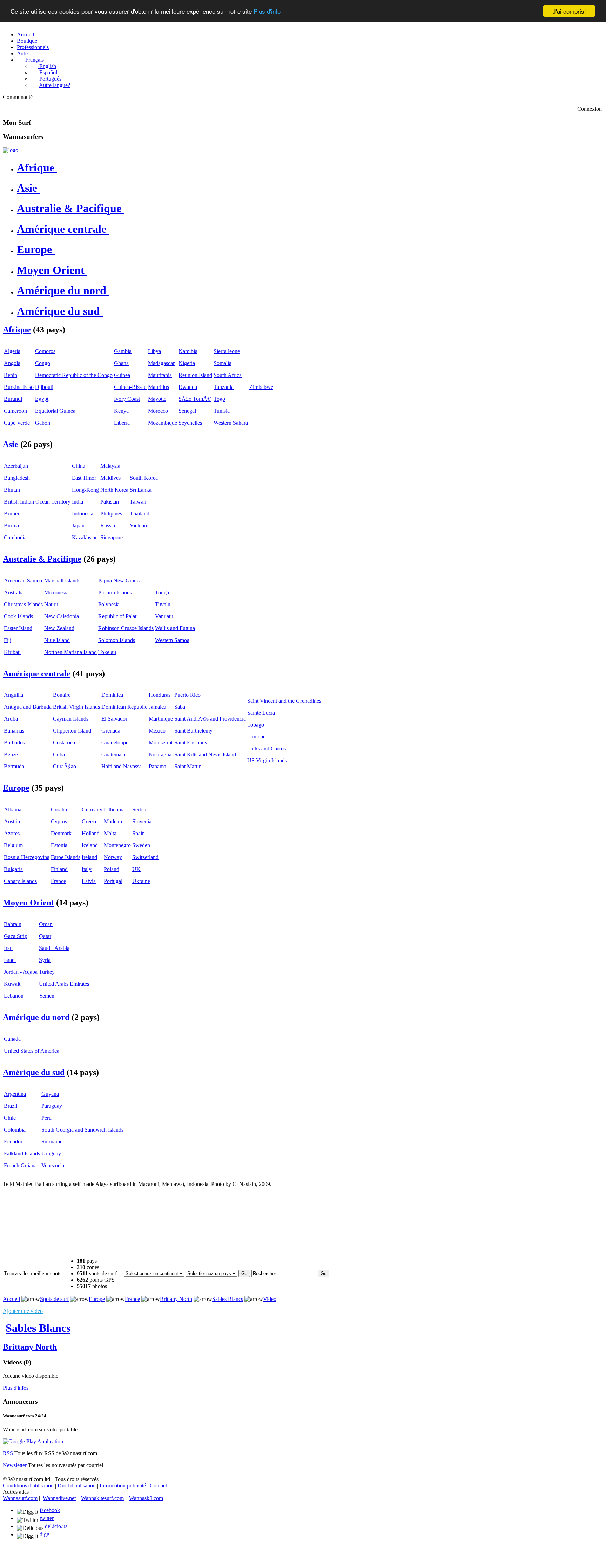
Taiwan (138, 502)
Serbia (139, 809)
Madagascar (161, 363)
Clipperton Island (72, 731)
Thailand (139, 514)
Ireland (89, 857)
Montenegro (117, 845)
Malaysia (110, 466)
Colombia (15, 1130)
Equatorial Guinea (55, 411)
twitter (47, 1518)
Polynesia (109, 604)
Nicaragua (160, 754)
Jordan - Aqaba (21, 972)
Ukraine (141, 881)
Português (49, 79)
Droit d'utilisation (77, 1486)
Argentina (15, 1094)
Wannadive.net (59, 1498)
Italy (87, 869)
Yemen (46, 996)
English (47, 66)
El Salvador (114, 719)
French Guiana (20, 1165)
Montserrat (161, 742)
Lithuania (114, 809)
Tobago (255, 725)
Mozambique (162, 423)
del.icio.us (56, 1526)
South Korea (144, 478)
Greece (89, 821)
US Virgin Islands (267, 760)
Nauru (51, 604)
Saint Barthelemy (193, 731)
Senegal (187, 411)
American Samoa (23, 580)
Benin (10, 375)
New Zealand (59, 628)
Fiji (7, 640)
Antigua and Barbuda (28, 707)
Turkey (47, 972)
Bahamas (14, 731)
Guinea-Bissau (130, 387)
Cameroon (15, 411)
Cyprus (59, 821)
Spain (138, 833)
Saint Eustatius (190, 742)
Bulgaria (13, 869)
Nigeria (187, 363)
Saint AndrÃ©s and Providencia (210, 719)
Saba (179, 707)
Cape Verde (17, 423)
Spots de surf (54, 1299)
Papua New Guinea (120, 580)
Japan (78, 525)
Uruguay (51, 1153)
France (58, 881)
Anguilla (13, 695)
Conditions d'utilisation (28, 1486)
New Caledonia (61, 616)
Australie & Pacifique (69, 208)
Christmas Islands (23, 604)
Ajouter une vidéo (23, 1311)
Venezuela (52, 1165)
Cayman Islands (70, 719)
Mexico (157, 731)
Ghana (121, 363)
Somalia (222, 363)
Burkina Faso (19, 387)
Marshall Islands (62, 580)
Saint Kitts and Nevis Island (205, 754)
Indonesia (82, 514)
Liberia (122, 423)
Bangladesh (17, 478)
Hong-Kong (85, 490)
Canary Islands (20, 881)
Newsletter (15, 1465)
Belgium (13, 845)
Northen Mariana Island (70, 652)
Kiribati (12, 652)
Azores (12, 833)
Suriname (51, 1142)
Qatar (45, 936)
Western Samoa (172, 640)
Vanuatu (164, 616)
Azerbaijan (16, 466)
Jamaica (157, 707)
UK (136, 869)
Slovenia (142, 821)
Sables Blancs (227, 1299)
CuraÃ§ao (64, 766)
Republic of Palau (118, 616)
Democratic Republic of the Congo (74, 375)
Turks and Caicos (266, 748)
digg (44, 1534)
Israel (10, 960)
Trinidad (256, 737)
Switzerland (145, 857)
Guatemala (113, 754)
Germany (92, 809)
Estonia (59, 845)
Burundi (13, 399)
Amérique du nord (61, 290)
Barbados (14, 742)
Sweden (141, 845)
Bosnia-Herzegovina (26, 857)
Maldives (110, 478)
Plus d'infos (15, 1388)
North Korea (114, 490)
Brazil (10, 1106)
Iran (8, 948)
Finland (59, 869)
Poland (111, 869)
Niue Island (57, 640)
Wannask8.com (146, 1498)
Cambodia (15, 537)
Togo (219, 399)
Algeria (12, 351)
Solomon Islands (116, 640)
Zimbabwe (261, 387)
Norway (113, 857)
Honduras (159, 695)
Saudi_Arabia (54, 948)
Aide (22, 53)
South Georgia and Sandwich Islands (82, 1130)
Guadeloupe (114, 742)
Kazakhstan (85, 537)
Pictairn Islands (115, 592)
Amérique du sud (58, 311)
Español (47, 72)
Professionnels (33, 47)
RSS (8, 1453)
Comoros (45, 351)
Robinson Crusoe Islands (126, 628)
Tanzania (224, 387)
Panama (157, 766)
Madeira (113, 821)
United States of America (31, 1051)
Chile (10, 1118)
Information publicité (123, 1486)
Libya (154, 351)
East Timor (84, 478)
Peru (46, 1118)
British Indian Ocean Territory (37, 502)
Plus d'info (267, 11)
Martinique (161, 719)
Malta (110, 833)
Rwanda (188, 387)
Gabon (42, 423)
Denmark (61, 833)
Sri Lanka (141, 490)
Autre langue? (54, 85)
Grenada (110, 731)
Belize (11, 754)
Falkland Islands (22, 1153)
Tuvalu (162, 604)
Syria (44, 960)
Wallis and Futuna (175, 628)
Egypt (41, 399)
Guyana (50, 1094)
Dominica (112, 695)
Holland (91, 833)
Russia (107, 525)
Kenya (121, 411)
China (78, 466)
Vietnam (139, 525)
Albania (12, 809)
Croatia (59, 809)
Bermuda (14, 766)
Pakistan (109, 502)
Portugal (113, 881)
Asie (27, 188)
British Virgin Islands (76, 707)
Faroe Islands (65, 857)
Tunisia (222, 411)
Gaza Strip (15, 936)
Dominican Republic (124, 707)
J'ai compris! (569, 11)
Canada (12, 1039)
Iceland (90, 845)
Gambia (123, 351)
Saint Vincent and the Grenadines (284, 701)
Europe (34, 249)
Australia (14, 592)
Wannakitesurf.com (102, 1498)
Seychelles (190, 423)
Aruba (11, 719)
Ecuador (13, 1142)
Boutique (27, 41)
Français (34, 60)
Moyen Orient (51, 270)
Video (269, 1299)
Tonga (162, 592)
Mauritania (160, 375)
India (77, 502)
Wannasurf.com (20, 1498)
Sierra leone (227, 351)
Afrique (35, 167)
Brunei (11, 514)
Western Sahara (231, 423)
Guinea (122, 375)
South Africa (228, 375)
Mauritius (158, 387)
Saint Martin (188, 766)
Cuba (59, 754)
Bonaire (61, 695)
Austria (12, 821)
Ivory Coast (127, 399)
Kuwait (12, 984)
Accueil (25, 35)
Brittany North (176, 1299)
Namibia (188, 351)
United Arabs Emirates (64, 984)
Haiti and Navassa (121, 766)
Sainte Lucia (261, 713)
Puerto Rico (187, 695)
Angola (12, 363)
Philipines (111, 514)
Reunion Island (195, 375)
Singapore (111, 537)
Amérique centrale (61, 229)
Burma (11, 525)
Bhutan (12, 490)
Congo (42, 363)
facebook (50, 1510)
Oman (46, 924)
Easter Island (18, 628)
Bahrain (12, 924)
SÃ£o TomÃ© (195, 399)
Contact (158, 1486)
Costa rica (64, 742)
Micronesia (56, 592)
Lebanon (13, 996)
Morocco (158, 411)
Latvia (89, 881)
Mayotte (157, 399)
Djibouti (44, 387)
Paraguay (51, 1106)
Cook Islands (18, 616)
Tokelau (107, 652)
